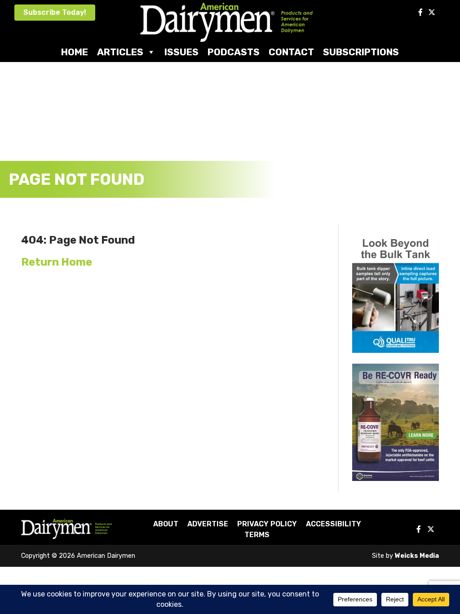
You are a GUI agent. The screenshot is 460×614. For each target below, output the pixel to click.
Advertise (207, 524)
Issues (181, 52)
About (165, 524)
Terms (257, 534)
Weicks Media (417, 556)
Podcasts (234, 52)
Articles (120, 52)
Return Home (56, 262)
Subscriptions (361, 52)
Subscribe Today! (54, 12)
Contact (291, 52)
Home (74, 52)
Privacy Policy (267, 524)
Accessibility (333, 524)
